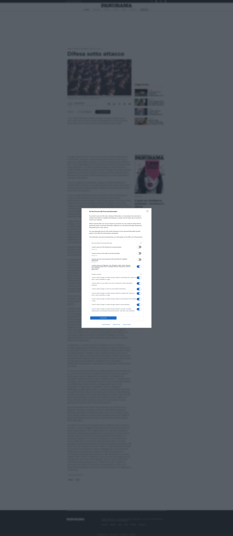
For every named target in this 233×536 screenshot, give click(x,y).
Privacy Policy (127, 324)
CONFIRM (103, 318)
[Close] (148, 211)
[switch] (139, 247)
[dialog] (116, 268)
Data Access (116, 324)
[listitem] (116, 243)
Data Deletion (106, 324)
